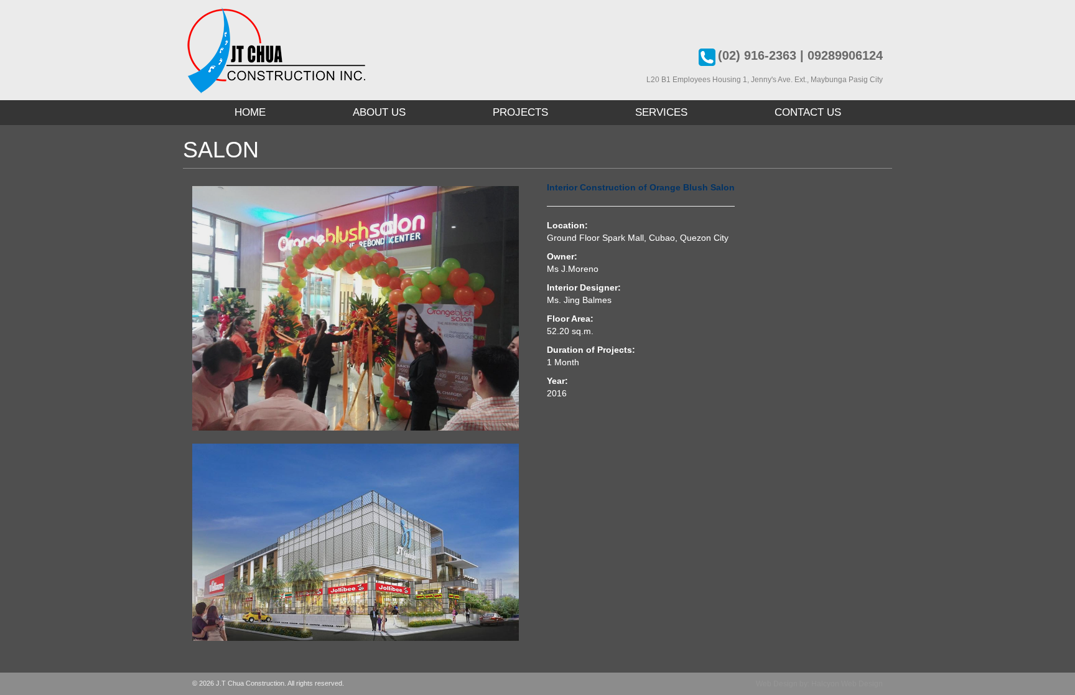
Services (661, 112)
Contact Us (808, 112)
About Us (379, 112)
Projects (520, 112)
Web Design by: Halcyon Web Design (819, 683)
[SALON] (360, 308)
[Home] (276, 50)
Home (250, 112)
